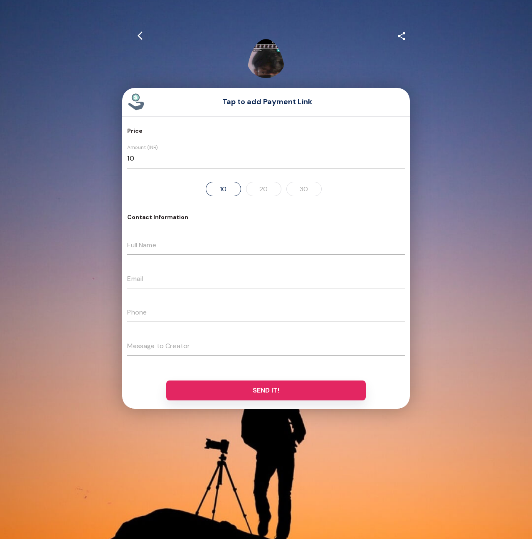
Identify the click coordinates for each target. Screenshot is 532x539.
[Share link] (401, 35)
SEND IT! (266, 390)
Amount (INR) (142, 147)
